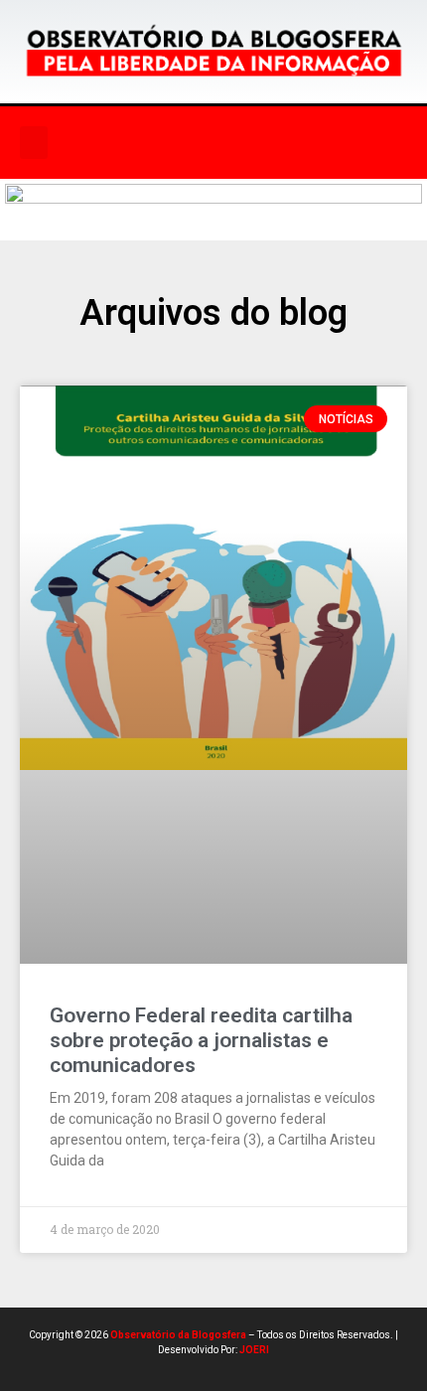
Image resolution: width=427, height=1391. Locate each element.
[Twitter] (273, 143)
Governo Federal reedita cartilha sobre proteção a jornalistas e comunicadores (201, 1040)
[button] (34, 142)
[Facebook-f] (192, 143)
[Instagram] (232, 143)
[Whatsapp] (314, 143)
